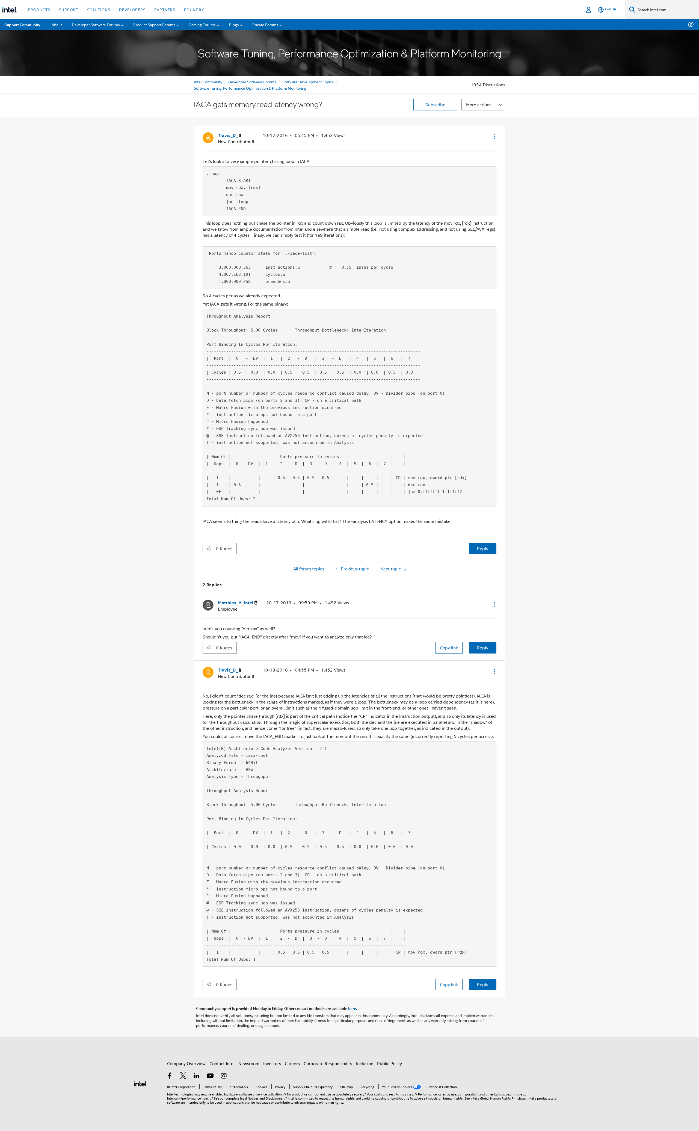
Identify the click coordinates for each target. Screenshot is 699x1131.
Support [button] (68, 9)
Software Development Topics (308, 81)
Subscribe (435, 104)
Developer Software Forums (252, 81)
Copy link (449, 647)
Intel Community (208, 81)
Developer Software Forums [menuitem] (96, 24)
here (352, 1008)
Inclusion (364, 1063)
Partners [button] (164, 9)
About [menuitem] (57, 24)
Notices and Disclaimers (265, 1098)
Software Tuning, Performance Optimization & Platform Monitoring (250, 88)
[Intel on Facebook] (169, 1076)
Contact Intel (222, 1063)
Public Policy (389, 1063)
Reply (482, 548)
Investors (272, 1063)
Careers (292, 1063)
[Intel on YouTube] (210, 1076)
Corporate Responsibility (328, 1063)
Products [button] (39, 9)
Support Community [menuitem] (22, 25)
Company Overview (186, 1063)
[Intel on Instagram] (223, 1076)
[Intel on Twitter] (183, 1076)
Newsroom (248, 1063)
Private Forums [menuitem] (265, 24)
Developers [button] (132, 9)
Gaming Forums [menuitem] (202, 24)
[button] (494, 136)
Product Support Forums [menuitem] (154, 24)
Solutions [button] (98, 9)
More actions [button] (478, 104)
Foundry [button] (194, 9)
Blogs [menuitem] (234, 24)
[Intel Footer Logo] (140, 1083)
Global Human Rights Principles (503, 1098)
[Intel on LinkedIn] (196, 1076)
